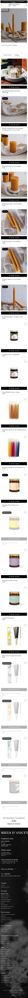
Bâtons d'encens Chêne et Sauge (11, 693)
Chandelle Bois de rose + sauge (10, 392)
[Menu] (1, 5)
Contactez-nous (7, 838)
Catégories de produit (7, 54)
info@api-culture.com (6, 844)
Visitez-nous (6, 849)
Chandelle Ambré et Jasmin (9, 542)
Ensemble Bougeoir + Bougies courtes (12, 317)
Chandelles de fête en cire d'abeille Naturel (14, 429)
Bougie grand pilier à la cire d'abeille (12, 204)
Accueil (2, 45)
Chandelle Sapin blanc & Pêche (10, 806)
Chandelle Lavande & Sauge (10, 580)
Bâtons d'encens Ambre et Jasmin (11, 655)
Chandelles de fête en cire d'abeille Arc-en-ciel (15, 467)
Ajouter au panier (15, 87)
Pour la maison (8, 45)
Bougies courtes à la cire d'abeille (11, 241)
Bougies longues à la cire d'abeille (11, 279)
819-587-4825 (4, 846)
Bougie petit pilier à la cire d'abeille (11, 166)
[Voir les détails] (14, 109)
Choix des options (15, 124)
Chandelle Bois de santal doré (10, 505)
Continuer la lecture (15, 539)
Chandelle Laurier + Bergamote (10, 354)
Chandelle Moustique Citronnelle (11, 91)
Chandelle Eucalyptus (8, 618)
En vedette (17, 55)
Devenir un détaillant (7, 869)
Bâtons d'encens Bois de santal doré (12, 731)
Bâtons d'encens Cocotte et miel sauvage (13, 768)
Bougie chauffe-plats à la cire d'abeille (12, 128)
